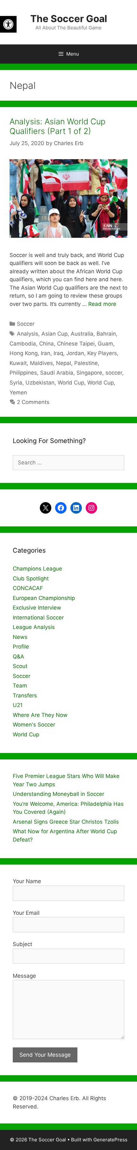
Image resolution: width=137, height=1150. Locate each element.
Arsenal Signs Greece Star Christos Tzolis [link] (66, 822)
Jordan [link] (75, 353)
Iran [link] (45, 353)
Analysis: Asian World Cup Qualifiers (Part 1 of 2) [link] (57, 126)
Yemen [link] (18, 392)
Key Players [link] (102, 353)
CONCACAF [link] (28, 588)
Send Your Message (45, 1055)
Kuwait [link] (18, 363)
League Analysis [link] (34, 627)
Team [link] (20, 685)
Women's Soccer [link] (34, 724)
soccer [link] (113, 372)
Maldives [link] (41, 363)
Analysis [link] (27, 333)
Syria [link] (16, 382)
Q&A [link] (18, 656)
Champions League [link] (37, 568)
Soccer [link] (25, 324)
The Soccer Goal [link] (68, 18)
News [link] (20, 637)
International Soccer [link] (38, 617)
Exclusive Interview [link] (37, 607)
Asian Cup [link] (54, 333)
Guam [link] (105, 343)
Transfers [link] (25, 695)
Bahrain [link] (106, 333)
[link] (8, 24)
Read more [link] (102, 304)
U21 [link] (18, 705)
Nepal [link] (63, 363)
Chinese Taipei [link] (76, 343)
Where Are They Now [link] (40, 715)
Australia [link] (82, 333)
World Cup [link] (71, 382)
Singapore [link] (89, 372)
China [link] (46, 343)
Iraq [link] (58, 353)
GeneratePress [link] (110, 1140)
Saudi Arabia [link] (56, 372)
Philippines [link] (23, 372)
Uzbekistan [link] (39, 382)
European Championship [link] (44, 598)
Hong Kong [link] (24, 353)
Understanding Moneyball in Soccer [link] (58, 794)
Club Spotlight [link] (31, 578)
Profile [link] (21, 646)
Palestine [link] (86, 363)
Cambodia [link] (23, 343)
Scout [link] (20, 666)
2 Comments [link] (33, 402)
